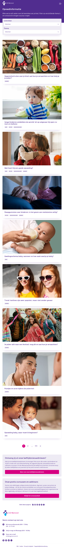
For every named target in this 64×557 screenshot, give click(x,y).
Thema (6, 28)
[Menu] (60, 3)
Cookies (21, 546)
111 (36, 446)
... (32, 446)
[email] (35, 504)
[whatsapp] (37, 504)
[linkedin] (41, 504)
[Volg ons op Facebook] (3, 540)
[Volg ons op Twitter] (11, 540)
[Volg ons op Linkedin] (9, 540)
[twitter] (44, 504)
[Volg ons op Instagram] (6, 540)
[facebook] (39, 504)
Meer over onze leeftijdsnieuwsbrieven (32, 472)
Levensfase (8, 20)
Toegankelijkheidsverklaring (40, 546)
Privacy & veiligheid (28, 546)
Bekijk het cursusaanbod (32, 496)
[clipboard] (33, 504)
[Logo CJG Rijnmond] (11, 516)
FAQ (17, 546)
